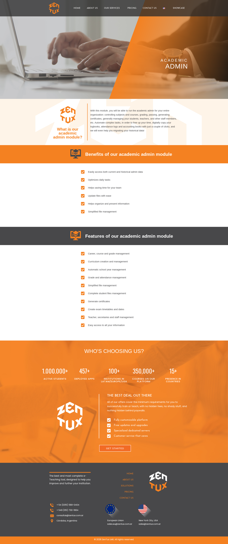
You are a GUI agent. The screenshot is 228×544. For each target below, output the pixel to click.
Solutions (127, 486)
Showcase (179, 8)
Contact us (149, 8)
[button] (115, 448)
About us (92, 8)
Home (77, 8)
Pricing (131, 8)
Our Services (112, 8)
